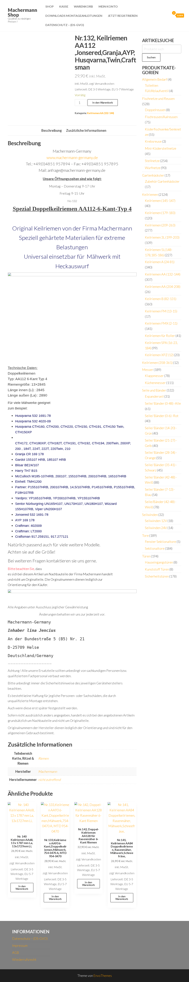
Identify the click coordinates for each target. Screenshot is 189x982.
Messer (147, 370)
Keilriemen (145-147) (160, 201)
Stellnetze (152, 161)
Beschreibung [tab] (51, 130)
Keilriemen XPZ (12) (159, 355)
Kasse (63, 6)
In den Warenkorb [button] (22, 887)
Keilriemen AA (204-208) (162, 287)
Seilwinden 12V (156, 521)
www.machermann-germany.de (72, 157)
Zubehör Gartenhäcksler (162, 181)
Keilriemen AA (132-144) (100, 113)
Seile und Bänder (154, 390)
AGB (15, 952)
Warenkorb (83, 6)
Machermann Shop (22, 12)
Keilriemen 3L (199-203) (162, 237)
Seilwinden (150, 515)
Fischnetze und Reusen (158, 99)
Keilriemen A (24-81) (159, 262)
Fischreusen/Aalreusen (161, 117)
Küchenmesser (155, 383)
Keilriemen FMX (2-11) (161, 323)
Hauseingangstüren (159, 562)
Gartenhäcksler (153, 175)
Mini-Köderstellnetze (160, 148)
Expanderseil (154, 396)
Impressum (20, 945)
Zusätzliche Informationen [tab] (86, 130)
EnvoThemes (102, 976)
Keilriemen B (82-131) (160, 299)
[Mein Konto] (167, 15)
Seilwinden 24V (156, 528)
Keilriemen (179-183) (160, 213)
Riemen (43, 758)
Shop (49, 6)
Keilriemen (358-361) (157, 363)
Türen (146, 556)
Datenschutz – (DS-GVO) (64, 25)
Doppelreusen (155, 110)
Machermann (47, 771)
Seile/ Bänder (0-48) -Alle (163, 403)
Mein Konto (108, 6)
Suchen (151, 57)
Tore (145, 535)
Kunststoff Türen (157, 569)
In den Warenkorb (102, 102)
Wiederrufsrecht (24, 959)
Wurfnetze (152, 168)
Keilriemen (150, 194)
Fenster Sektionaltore (160, 542)
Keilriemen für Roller (160, 336)
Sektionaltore (154, 548)
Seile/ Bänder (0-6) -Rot (161, 416)
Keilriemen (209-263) (160, 225)
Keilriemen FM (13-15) (161, 311)
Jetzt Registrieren (123, 15)
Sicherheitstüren (157, 576)
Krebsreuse (153, 141)
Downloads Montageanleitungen (73, 15)
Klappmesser (154, 376)
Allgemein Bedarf (154, 79)
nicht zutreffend (49, 780)
